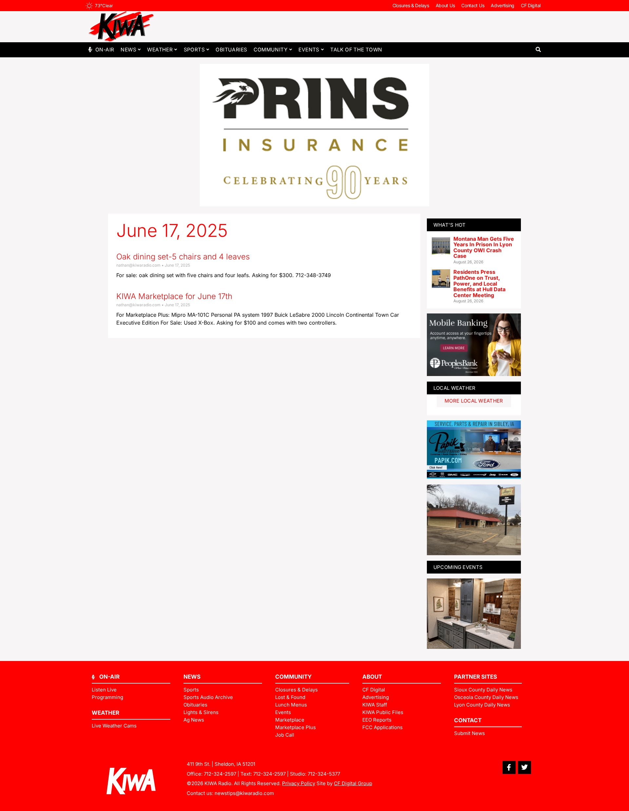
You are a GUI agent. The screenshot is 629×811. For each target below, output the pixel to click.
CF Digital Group (353, 783)
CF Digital (531, 5)
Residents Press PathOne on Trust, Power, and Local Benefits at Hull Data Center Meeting (479, 283)
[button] (538, 49)
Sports (194, 50)
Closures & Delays (410, 5)
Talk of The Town (356, 50)
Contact (468, 720)
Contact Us (472, 5)
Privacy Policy (298, 783)
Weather (160, 50)
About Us (445, 5)
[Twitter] (524, 767)
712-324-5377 (324, 774)
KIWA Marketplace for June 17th (174, 296)
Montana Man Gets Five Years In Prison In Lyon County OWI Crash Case (483, 247)
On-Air (104, 50)
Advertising (502, 5)
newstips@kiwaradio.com (244, 793)
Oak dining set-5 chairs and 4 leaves (183, 256)
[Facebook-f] (509, 767)
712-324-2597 (220, 774)
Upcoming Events (458, 567)
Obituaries (231, 50)
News (128, 50)
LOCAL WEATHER (454, 388)
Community (271, 50)
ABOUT (372, 676)
